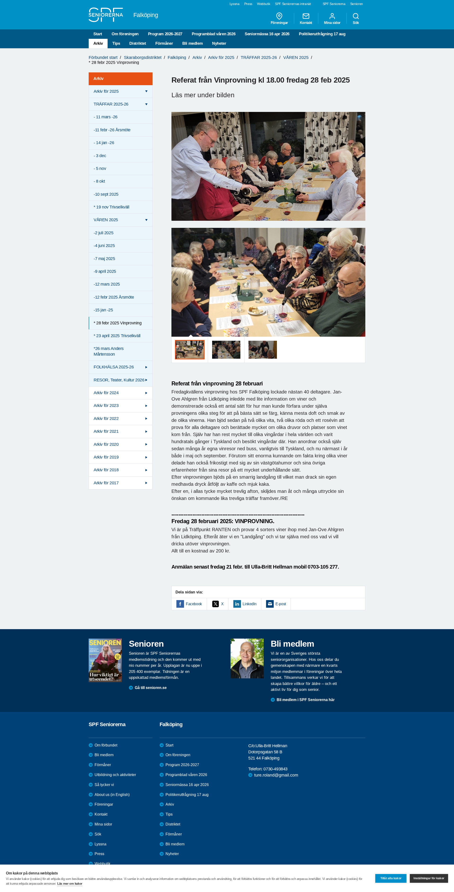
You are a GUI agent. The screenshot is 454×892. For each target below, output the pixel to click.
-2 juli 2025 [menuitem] (103, 232)
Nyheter (219, 43)
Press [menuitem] (248, 4)
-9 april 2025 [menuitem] (105, 271)
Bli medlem (192, 43)
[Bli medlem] (247, 658)
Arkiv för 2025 (221, 57)
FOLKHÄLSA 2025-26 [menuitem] (114, 367)
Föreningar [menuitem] (279, 22)
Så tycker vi (104, 785)
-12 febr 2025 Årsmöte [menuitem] (114, 297)
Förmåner (164, 43)
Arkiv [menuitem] (98, 78)
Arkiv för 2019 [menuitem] (106, 457)
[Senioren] (105, 660)
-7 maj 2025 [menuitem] (104, 258)
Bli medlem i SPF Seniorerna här (306, 700)
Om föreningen (125, 34)
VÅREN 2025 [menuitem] (106, 219)
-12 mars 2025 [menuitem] (107, 284)
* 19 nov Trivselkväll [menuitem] (111, 207)
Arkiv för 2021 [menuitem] (106, 431)
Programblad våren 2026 (213, 34)
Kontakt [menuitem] (306, 22)
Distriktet (137, 43)
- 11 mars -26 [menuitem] (106, 117)
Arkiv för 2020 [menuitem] (106, 444)
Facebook (194, 604)
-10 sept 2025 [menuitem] (106, 194)
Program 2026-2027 (165, 34)
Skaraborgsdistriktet (143, 57)
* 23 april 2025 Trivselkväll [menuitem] (117, 335)
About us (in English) (112, 795)
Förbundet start (103, 57)
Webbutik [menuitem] (263, 4)
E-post (280, 604)
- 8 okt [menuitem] (99, 181)
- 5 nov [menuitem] (100, 168)
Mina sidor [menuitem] (332, 22)
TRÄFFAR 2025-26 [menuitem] (111, 104)
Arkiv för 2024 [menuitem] (106, 392)
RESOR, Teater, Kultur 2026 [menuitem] (119, 380)
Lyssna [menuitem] (235, 4)
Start (97, 34)
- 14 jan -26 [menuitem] (104, 142)
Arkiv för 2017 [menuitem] (106, 483)
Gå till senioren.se (151, 688)
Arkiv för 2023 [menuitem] (106, 405)
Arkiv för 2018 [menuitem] (106, 470)
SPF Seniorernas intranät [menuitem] (293, 4)
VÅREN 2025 (296, 57)
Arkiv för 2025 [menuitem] (106, 91)
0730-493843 (275, 769)
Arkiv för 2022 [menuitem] (106, 418)
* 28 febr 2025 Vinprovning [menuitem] (118, 323)
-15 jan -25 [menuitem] (103, 310)
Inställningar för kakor (429, 878)
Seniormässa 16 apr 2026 (267, 34)
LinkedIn (249, 604)
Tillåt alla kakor (391, 878)
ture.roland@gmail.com (276, 775)
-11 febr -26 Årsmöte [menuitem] (112, 130)
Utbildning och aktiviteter (115, 775)
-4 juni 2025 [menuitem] (104, 245)
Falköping (177, 57)
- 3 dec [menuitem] (100, 155)
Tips (116, 43)
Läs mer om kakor (69, 883)
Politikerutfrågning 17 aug (322, 34)
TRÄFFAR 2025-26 (259, 57)
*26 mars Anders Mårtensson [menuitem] (109, 351)
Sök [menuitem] (356, 22)
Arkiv (98, 43)
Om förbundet (106, 745)
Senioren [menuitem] (356, 4)
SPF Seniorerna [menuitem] (334, 4)
